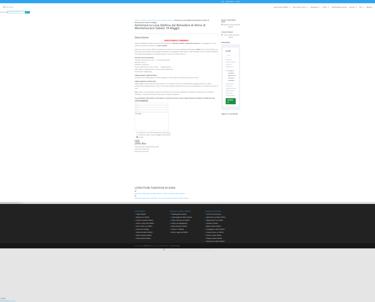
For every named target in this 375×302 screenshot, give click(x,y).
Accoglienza (314, 7)
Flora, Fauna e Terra (299, 7)
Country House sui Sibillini (215, 232)
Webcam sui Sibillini (142, 217)
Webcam (369, 7)
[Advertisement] (176, 168)
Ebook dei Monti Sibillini (179, 226)
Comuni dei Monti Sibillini (144, 220)
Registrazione (230, 1)
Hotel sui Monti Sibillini (214, 235)
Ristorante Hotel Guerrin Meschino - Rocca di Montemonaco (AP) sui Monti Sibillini (162, 198)
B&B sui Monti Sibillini (213, 226)
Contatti (238, 1)
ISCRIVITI (230, 101)
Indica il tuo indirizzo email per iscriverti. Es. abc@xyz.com (230, 63)
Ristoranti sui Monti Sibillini (215, 241)
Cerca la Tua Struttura (213, 214)
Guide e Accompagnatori (179, 223)
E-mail (228, 51)
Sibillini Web (147, 246)
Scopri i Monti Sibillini (281, 7)
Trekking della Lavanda (339, 7)
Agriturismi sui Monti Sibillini (216, 217)
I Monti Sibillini (141, 214)
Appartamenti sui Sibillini (214, 220)
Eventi (325, 7)
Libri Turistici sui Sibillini (144, 226)
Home (137, 20)
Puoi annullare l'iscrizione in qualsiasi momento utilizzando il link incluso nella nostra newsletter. (231, 89)
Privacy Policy (175, 246)
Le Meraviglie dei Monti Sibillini (181, 217)
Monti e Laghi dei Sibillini (179, 232)
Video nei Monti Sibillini (144, 235)
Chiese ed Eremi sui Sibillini (180, 220)
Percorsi (352, 7)
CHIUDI (3, 298)
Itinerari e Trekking (177, 229)
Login (222, 1)
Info (360, 7)
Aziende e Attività (212, 223)
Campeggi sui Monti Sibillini (215, 229)
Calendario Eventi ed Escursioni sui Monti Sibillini (156, 20)
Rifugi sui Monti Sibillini (214, 238)
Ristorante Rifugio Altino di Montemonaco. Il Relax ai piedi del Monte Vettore (160, 193)
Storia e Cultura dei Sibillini (145, 223)
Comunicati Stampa (142, 229)
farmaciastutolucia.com (7, 301)
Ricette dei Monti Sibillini (144, 232)
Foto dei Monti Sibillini (143, 238)
